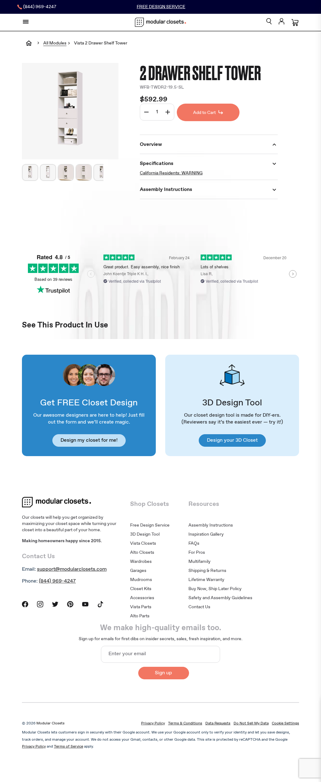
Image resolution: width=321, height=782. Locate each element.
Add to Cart (204, 113)
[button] (30, 172)
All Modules (54, 43)
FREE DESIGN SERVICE (161, 7)
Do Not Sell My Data (251, 723)
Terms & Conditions (185, 723)
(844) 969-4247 (57, 581)
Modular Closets (50, 723)
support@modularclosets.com (72, 569)
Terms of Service (68, 746)
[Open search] (269, 21)
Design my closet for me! (89, 440)
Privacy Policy (153, 723)
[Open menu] (25, 21)
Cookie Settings (285, 723)
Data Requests (217, 723)
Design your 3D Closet (232, 440)
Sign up (163, 673)
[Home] (29, 47)
